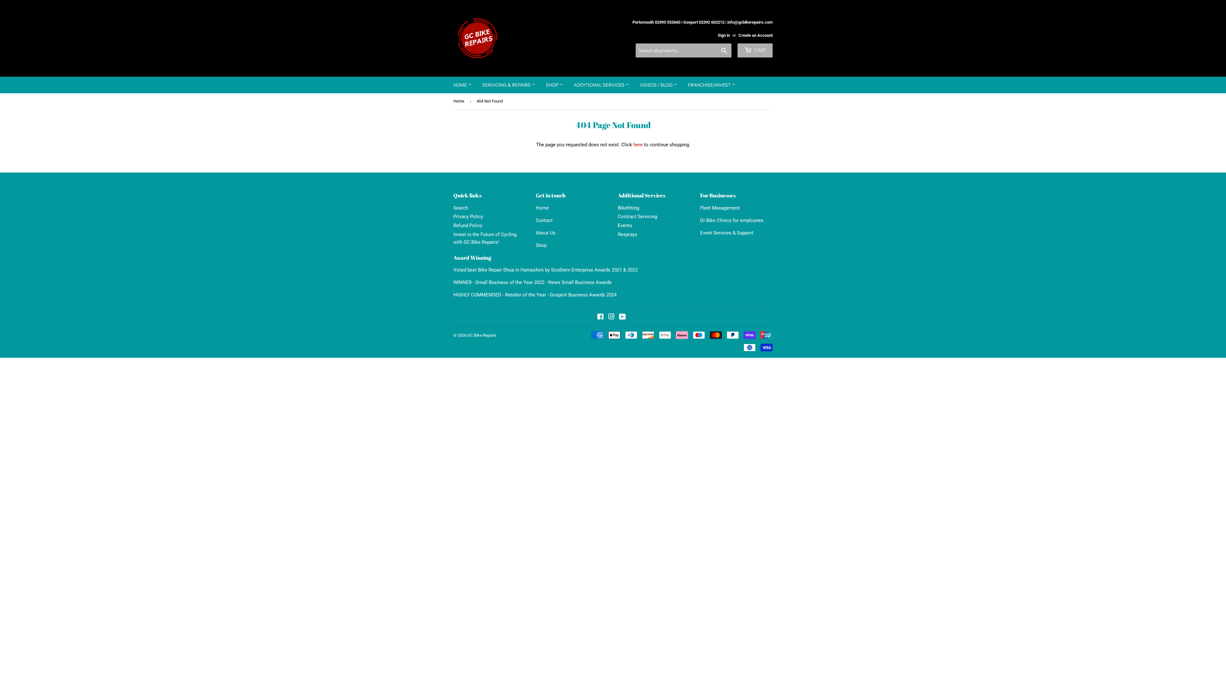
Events (625, 225)
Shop (552, 85)
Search (460, 208)
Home (460, 85)
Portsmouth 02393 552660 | (657, 22)
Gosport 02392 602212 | (704, 22)
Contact (544, 220)
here (638, 145)
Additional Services (599, 85)
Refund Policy (467, 225)
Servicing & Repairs (507, 85)
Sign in (724, 35)
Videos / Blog (657, 85)
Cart (759, 50)
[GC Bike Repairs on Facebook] (600, 317)
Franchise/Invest (710, 85)
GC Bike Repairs (481, 335)
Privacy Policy (468, 216)
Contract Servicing (637, 216)
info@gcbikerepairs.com (750, 22)
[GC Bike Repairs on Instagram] (611, 317)
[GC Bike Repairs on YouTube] (622, 317)
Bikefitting (628, 208)
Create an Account (755, 35)
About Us (546, 233)
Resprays (627, 234)
